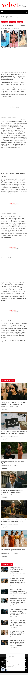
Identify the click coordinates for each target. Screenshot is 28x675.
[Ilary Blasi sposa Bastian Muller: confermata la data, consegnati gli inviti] (4, 632)
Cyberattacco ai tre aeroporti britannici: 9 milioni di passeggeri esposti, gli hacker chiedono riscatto (18, 612)
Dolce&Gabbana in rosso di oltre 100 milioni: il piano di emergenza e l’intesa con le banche (14, 432)
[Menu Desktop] (2, 12)
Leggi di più (4, 409)
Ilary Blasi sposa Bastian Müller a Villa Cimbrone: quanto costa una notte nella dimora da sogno (18, 581)
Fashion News (4, 22)
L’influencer (4, 291)
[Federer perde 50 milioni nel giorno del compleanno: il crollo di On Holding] (14, 479)
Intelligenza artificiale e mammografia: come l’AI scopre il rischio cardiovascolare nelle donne (18, 570)
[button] (26, 12)
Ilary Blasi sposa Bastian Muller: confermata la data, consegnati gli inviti (17, 633)
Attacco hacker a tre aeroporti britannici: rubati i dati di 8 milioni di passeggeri (18, 591)
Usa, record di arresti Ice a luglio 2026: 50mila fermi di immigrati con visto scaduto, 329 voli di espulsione (18, 623)
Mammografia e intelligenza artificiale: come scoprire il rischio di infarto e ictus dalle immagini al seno (18, 601)
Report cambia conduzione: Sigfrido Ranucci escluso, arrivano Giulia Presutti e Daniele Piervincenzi (18, 643)
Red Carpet (19, 22)
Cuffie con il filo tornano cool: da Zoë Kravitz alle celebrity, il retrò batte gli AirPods (13, 403)
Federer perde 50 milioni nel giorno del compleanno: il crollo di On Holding (12, 491)
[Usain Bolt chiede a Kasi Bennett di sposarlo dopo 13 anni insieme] (14, 450)
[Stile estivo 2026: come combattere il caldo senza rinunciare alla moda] (14, 538)
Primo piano (12, 22)
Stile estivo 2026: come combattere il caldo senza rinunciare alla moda (13, 550)
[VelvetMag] (14, 5)
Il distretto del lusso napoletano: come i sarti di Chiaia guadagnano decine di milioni (13, 520)
